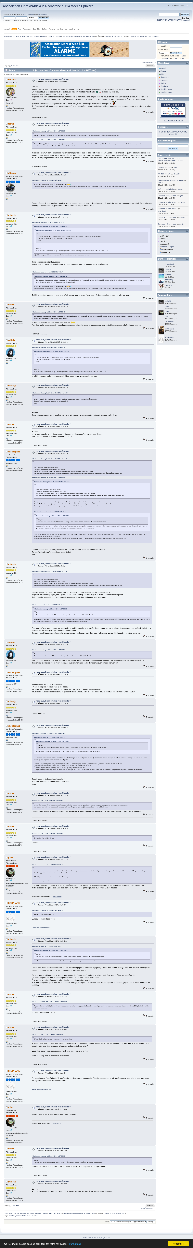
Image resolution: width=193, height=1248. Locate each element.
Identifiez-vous (166, 89)
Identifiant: (165, 46)
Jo (122, 36)
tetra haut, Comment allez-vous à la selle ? (53, 79)
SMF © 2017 (96, 1238)
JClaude (12, 173)
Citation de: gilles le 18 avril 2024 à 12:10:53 (47, 1035)
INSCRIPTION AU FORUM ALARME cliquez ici (173, 20)
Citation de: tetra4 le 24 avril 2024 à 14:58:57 (47, 180)
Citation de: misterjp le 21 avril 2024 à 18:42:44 (48, 477)
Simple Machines (106, 1238)
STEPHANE (14, 903)
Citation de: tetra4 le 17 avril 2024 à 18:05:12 (49, 737)
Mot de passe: (163, 50)
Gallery (163, 83)
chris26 (111, 36)
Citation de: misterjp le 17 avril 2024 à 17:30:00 (52, 516)
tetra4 (11, 124)
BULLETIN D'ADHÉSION (173, 121)
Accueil (163, 68)
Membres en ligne (167, 247)
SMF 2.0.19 (87, 1238)
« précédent (145, 62)
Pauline (12, 79)
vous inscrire (42, 15)
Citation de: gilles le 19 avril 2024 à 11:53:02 (47, 801)
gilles (10, 857)
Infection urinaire (164, 167)
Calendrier (165, 80)
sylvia (107, 36)
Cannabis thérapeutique (167, 196)
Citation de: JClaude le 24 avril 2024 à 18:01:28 (48, 140)
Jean (181, 161)
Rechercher (165, 77)
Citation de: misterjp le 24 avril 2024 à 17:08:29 (48, 131)
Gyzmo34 (168, 286)
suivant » (152, 62)
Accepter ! (178, 1243)
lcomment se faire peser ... (168, 202)
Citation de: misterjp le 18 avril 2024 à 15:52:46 (50, 276)
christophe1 (14, 451)
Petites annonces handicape (41, 928)
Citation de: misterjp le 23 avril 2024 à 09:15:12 (50, 226)
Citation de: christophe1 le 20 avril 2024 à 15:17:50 (50, 459)
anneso (117, 36)
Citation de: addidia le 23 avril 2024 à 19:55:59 (48, 222)
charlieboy (169, 280)
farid (166, 317)
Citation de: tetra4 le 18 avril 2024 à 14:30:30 (47, 865)
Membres (164, 86)
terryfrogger (169, 329)
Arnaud (168, 275)
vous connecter (28, 15)
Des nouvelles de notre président (170, 180)
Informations (74, 1243)
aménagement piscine (166, 189)
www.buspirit (57, 897)
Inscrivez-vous (166, 92)
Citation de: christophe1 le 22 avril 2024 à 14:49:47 (53, 230)
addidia (11, 340)
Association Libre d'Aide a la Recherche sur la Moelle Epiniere (48, 6)
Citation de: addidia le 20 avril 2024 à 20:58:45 (50, 512)
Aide (162, 74)
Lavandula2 (162, 211)
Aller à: (107, 1221)
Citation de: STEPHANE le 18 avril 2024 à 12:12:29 (49, 1002)
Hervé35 (177, 174)
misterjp (12, 215)
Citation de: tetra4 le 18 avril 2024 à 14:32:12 (47, 910)
